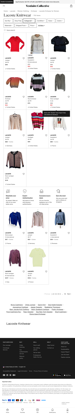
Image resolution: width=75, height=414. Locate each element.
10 (65, 294)
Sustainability (65, 349)
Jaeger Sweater (36, 307)
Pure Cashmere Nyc (13, 312)
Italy (34, 402)
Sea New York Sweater (44, 312)
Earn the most (61, 196)
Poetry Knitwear (57, 309)
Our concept (6, 345)
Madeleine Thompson (52, 307)
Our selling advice (36, 349)
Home (6, 11)
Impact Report (65, 352)
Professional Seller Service (37, 356)
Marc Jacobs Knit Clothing (19, 309)
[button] (71, 6)
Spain (30, 402)
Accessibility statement (9, 371)
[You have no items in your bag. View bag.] (71, 6)
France (3, 402)
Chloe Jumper (30, 305)
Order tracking (21, 346)
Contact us (50, 348)
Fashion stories (65, 357)
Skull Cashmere (61, 312)
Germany (25, 402)
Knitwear (34, 11)
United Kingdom (10, 402)
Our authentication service (23, 352)
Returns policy (21, 357)
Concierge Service (6, 349)
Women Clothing (23, 11)
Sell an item (36, 352)
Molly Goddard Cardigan (40, 309)
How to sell (36, 345)
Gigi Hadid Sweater (55, 305)
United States (19, 402)
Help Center (50, 345)
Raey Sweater (28, 312)
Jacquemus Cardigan (20, 307)
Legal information (22, 371)
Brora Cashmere (17, 305)
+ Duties (10, 142)
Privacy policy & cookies (41, 371)
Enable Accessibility (7, 2)
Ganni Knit (42, 305)
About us (63, 347)
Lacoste (12, 11)
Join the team (65, 355)
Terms (30, 371)
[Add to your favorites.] (24, 58)
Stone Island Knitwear (37, 314)
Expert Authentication (28, 197)
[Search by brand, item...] (4, 6)
